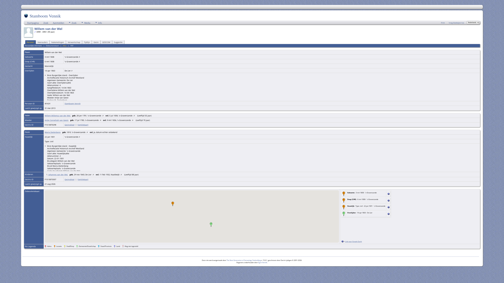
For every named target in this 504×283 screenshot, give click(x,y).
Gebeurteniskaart (52, 46)
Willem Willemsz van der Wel (57, 115)
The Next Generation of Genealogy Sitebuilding (244, 260)
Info (100, 22)
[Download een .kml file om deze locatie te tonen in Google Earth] (389, 194)
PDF (71, 46)
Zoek (45, 22)
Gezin (96, 42)
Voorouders (43, 42)
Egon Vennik (262, 262)
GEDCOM (106, 42)
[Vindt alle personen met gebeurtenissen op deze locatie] (79, 57)
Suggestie (118, 42)
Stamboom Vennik (45, 16)
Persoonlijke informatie (33, 46)
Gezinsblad (69, 125)
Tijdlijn (87, 42)
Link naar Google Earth (353, 241)
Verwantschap (74, 42)
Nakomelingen (57, 42)
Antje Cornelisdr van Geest (56, 120)
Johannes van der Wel (58, 174)
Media (87, 22)
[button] (172, 204)
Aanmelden (58, 22)
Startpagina (33, 22)
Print (443, 23)
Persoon (30, 42)
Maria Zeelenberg (52, 132)
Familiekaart (83, 125)
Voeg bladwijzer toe (456, 23)
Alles (64, 46)
